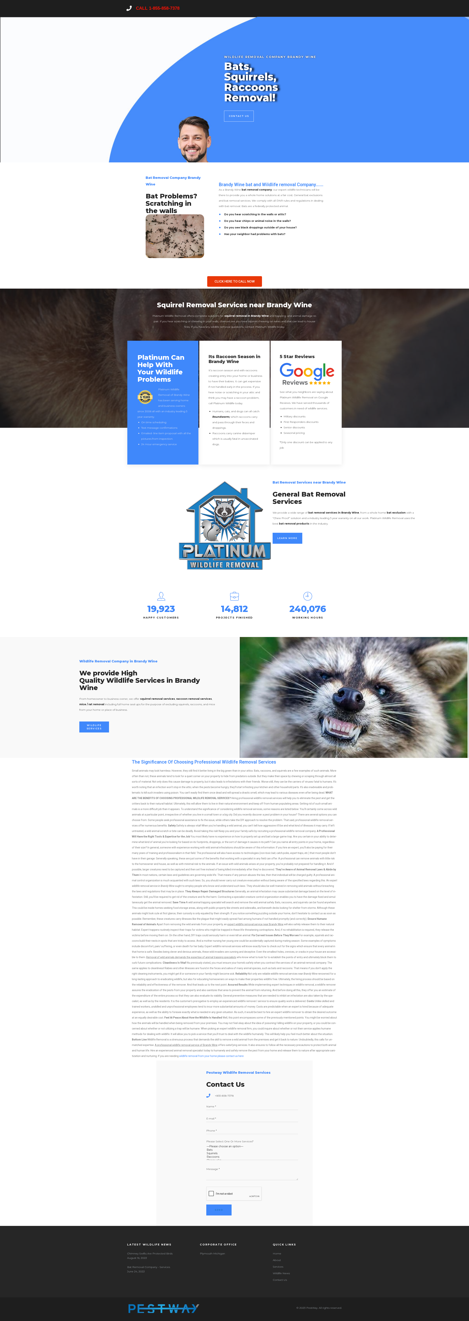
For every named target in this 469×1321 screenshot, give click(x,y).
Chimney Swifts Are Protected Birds (150, 1253)
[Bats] (252, 1150)
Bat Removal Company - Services (148, 1267)
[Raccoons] (252, 1157)
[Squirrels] (252, 1153)
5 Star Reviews (297, 356)
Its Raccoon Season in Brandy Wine (234, 359)
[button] (234, 281)
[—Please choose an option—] (252, 1146)
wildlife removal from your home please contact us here (211, 1056)
